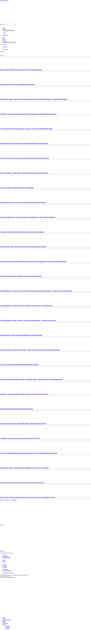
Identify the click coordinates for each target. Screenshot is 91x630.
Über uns (7, 625)
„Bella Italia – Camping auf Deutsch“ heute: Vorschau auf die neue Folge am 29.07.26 (24, 394)
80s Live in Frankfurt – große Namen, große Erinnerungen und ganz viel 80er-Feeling (24, 173)
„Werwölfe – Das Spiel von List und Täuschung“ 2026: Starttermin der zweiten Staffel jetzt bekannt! (28, 114)
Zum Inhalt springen (4, 0)
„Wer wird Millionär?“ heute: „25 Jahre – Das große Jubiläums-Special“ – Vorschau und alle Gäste (28, 320)
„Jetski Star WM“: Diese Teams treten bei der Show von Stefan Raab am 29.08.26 (23, 246)
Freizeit (4, 622)
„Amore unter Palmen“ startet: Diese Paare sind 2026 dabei (17, 187)
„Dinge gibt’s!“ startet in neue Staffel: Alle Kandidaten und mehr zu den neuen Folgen (24, 468)
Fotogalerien (5, 623)
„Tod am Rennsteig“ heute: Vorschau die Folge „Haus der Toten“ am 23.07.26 (22, 482)
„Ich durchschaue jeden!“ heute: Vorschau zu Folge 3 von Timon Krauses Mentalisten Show (26, 128)
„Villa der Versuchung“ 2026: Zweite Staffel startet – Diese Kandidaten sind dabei (23, 423)
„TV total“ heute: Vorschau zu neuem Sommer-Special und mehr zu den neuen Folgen (24, 158)
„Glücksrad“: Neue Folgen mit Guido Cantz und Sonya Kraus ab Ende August (22, 232)
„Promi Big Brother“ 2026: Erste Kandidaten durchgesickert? (17, 84)
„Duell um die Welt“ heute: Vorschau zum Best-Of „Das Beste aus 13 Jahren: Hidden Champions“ (28, 217)
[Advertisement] (16, 512)
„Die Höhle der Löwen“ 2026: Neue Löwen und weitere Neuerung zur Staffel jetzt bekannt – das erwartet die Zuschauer (33, 99)
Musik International (7, 619)
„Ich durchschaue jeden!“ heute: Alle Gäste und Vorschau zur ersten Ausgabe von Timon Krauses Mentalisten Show (33, 261)
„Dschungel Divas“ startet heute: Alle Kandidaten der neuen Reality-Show (21, 335)
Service (4, 624)
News (4, 617)
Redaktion (7, 627)
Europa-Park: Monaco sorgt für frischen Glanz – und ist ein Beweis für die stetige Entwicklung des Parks (30, 350)
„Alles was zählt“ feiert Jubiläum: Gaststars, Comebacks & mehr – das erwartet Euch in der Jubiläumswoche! (31, 379)
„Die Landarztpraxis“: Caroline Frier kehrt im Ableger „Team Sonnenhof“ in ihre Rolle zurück (26, 305)
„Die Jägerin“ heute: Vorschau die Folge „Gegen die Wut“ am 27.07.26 (20, 438)
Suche (1, 24)
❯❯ (16, 500)
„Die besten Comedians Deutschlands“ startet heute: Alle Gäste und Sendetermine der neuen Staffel (28, 453)
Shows (4, 621)
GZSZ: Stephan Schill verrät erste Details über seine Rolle (16, 409)
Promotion (7, 628)
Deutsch (4, 618)
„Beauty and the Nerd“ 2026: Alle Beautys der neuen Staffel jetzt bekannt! (21, 276)
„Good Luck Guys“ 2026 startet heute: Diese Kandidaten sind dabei (19, 364)
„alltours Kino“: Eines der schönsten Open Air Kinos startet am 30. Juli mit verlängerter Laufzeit (27, 497)
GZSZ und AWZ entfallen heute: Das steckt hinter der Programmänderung (21, 69)
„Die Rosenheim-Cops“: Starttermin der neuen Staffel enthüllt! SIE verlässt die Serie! (24, 143)
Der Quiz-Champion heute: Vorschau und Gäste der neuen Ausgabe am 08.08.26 (23, 202)
